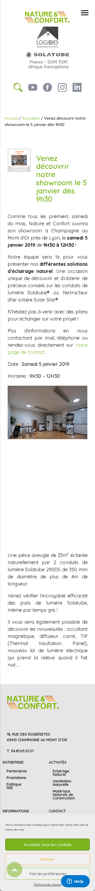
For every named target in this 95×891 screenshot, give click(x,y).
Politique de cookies (47, 884)
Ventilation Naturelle (62, 783)
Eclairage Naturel (61, 773)
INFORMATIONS (16, 811)
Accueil (11, 118)
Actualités (31, 118)
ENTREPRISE (13, 762)
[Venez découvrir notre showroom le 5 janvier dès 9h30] (19, 160)
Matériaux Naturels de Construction (64, 794)
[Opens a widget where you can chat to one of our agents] (75, 881)
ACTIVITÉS (57, 762)
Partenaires (17, 771)
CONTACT (57, 811)
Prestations (16, 777)
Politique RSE (14, 786)
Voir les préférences (47, 873)
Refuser (47, 859)
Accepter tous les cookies (47, 844)
